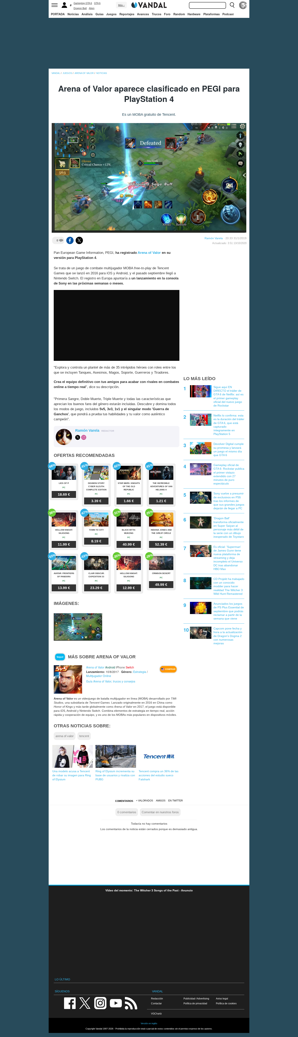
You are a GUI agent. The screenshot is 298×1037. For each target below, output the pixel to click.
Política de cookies (226, 1003)
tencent (84, 736)
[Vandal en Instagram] (100, 1002)
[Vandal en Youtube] (115, 1002)
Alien (91, 8)
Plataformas (211, 14)
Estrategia (139, 672)
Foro (167, 14)
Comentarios (124, 801)
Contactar (156, 1003)
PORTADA (58, 14)
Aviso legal (222, 998)
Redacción (157, 998)
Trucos (156, 14)
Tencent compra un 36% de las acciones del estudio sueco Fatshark (158, 775)
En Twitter (175, 800)
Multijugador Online (98, 676)
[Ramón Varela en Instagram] (83, 437)
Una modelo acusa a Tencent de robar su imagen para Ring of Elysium (71, 775)
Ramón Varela (214, 238)
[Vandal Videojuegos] (149, 5)
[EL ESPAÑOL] (243, 5)
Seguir (60, 657)
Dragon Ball (80, 8)
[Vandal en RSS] (130, 1002)
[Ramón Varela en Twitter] (77, 437)
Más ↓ (121, 5)
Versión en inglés (149, 1023)
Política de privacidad (195, 1003)
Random (179, 14)
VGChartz (156, 1013)
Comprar (169, 669)
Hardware (194, 14)
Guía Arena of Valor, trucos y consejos (110, 681)
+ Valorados (144, 800)
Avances (143, 14)
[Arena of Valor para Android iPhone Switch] (68, 679)
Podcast (228, 14)
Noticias (73, 14)
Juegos (111, 14)
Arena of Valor (149, 253)
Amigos (160, 800)
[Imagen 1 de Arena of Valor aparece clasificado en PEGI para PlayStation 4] (78, 626)
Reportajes (126, 14)
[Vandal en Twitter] (84, 1002)
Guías (99, 14)
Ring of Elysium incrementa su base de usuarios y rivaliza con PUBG (115, 775)
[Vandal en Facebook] (69, 1002)
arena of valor (65, 736)
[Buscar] (232, 5)
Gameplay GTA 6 (83, 3)
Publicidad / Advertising (196, 998)
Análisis (87, 14)
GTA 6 (97, 3)
